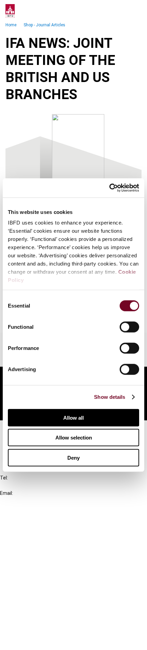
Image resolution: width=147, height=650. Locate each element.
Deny (73, 457)
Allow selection (73, 438)
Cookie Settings (33, 628)
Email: (6, 493)
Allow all (73, 417)
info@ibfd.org (16, 501)
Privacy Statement (36, 603)
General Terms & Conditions (47, 591)
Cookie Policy (30, 615)
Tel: (4, 477)
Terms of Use (30, 640)
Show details (109, 397)
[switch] (129, 326)
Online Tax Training (36, 547)
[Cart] (121, 11)
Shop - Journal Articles (44, 25)
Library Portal (30, 559)
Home (10, 25)
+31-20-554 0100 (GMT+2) (33, 485)
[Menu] (135, 11)
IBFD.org (24, 522)
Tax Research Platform (42, 535)
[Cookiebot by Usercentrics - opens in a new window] (109, 188)
